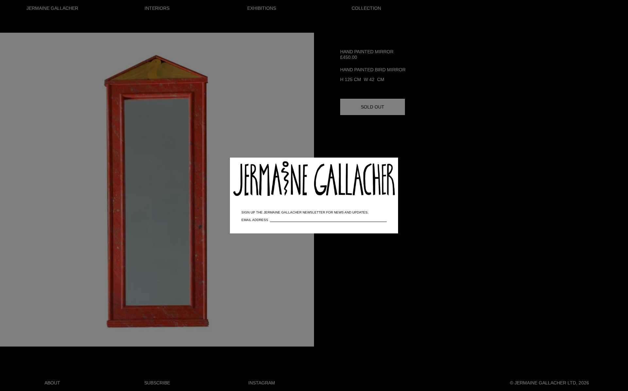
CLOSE (384, 166)
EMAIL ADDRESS (254, 220)
